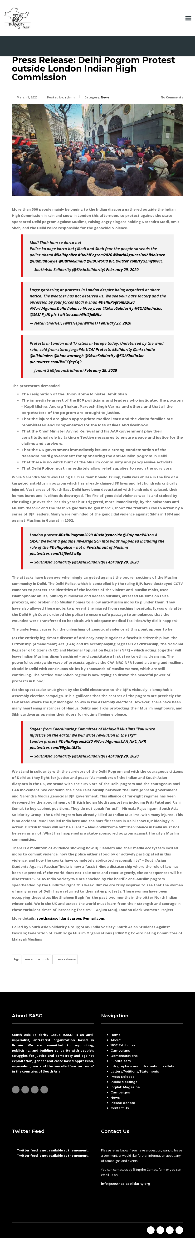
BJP (16, 959)
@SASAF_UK (40, 314)
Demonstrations (124, 1056)
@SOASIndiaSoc (148, 308)
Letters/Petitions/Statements (135, 1071)
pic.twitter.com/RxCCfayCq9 (56, 361)
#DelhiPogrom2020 (95, 254)
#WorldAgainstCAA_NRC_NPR (120, 741)
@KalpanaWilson (138, 535)
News (115, 1097)
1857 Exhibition (123, 1045)
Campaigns (120, 1050)
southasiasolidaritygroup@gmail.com (70, 918)
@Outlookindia (72, 261)
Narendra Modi (37, 959)
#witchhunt (97, 547)
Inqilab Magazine (125, 1087)
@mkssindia (144, 349)
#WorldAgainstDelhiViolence (139, 254)
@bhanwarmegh (69, 355)
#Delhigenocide (108, 535)
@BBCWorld (97, 261)
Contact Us (120, 1108)
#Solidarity (122, 349)
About (116, 1040)
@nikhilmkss (41, 355)
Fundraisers (121, 1061)
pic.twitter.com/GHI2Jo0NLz (76, 314)
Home (116, 1035)
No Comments (172, 97)
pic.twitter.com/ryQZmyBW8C (136, 261)
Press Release (65, 959)
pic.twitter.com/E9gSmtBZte (55, 747)
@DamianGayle (44, 261)
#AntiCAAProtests (94, 349)
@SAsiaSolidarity (118, 308)
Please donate (123, 1103)
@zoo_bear (92, 308)
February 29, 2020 (122, 269)
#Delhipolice (65, 254)
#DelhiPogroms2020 (116, 302)
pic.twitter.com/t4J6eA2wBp (55, 553)
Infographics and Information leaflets (142, 1066)
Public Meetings (124, 1082)
